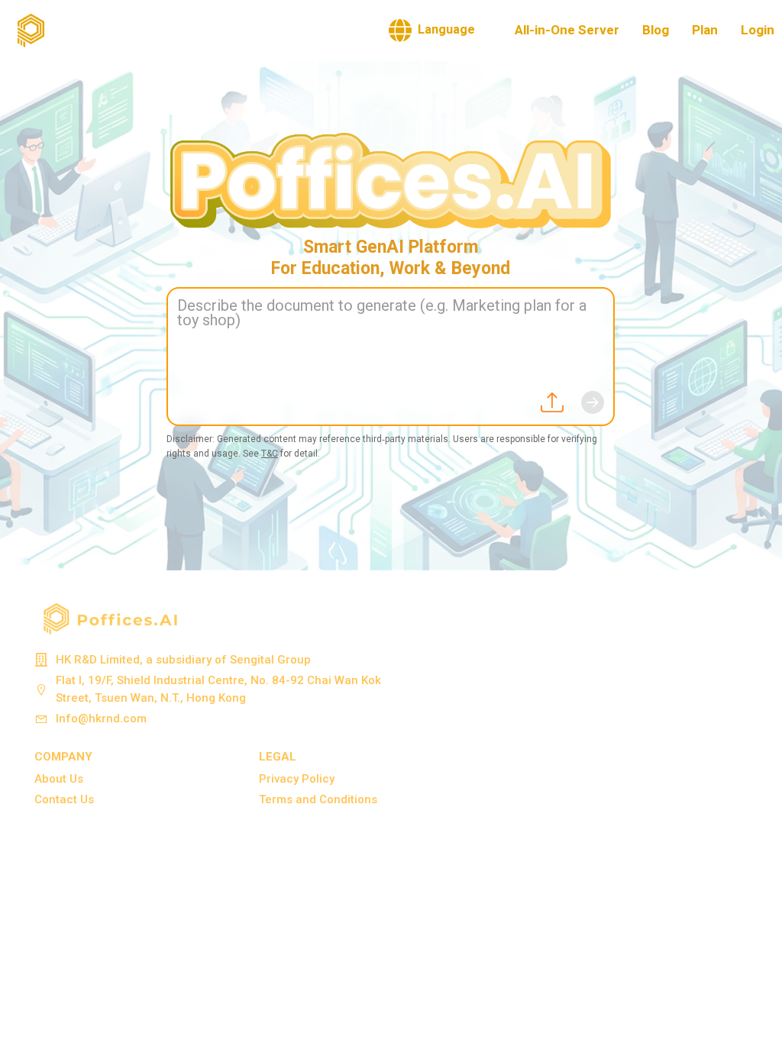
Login (757, 30)
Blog (655, 30)
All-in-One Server (567, 30)
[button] (432, 30)
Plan (705, 30)
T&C (269, 453)
